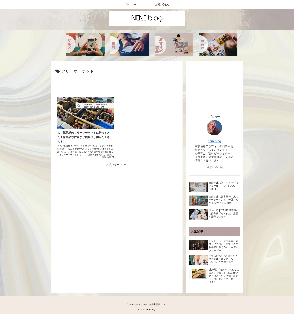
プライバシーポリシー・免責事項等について (147, 304)
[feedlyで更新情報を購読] (216, 167)
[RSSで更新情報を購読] (221, 167)
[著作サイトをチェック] (208, 167)
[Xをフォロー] (212, 167)
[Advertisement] (116, 83)
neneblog (214, 141)
